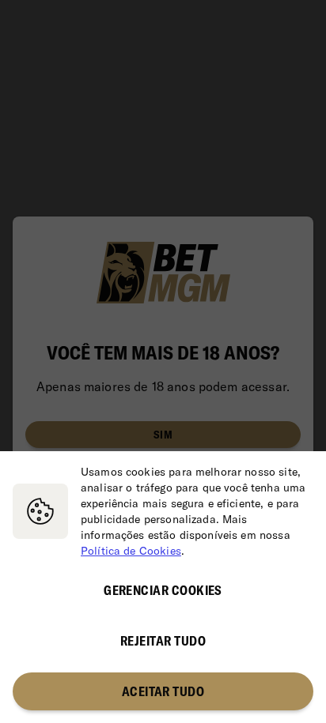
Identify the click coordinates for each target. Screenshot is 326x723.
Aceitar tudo (163, 691)
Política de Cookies (131, 551)
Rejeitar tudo (163, 641)
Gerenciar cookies (163, 590)
